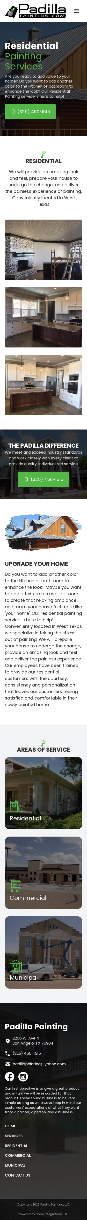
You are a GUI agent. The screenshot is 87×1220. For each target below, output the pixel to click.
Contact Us (17, 1175)
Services (14, 1136)
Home (10, 1126)
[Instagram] (23, 1076)
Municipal (15, 1165)
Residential (16, 1146)
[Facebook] (9, 1076)
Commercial (18, 1155)
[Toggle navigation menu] (76, 11)
